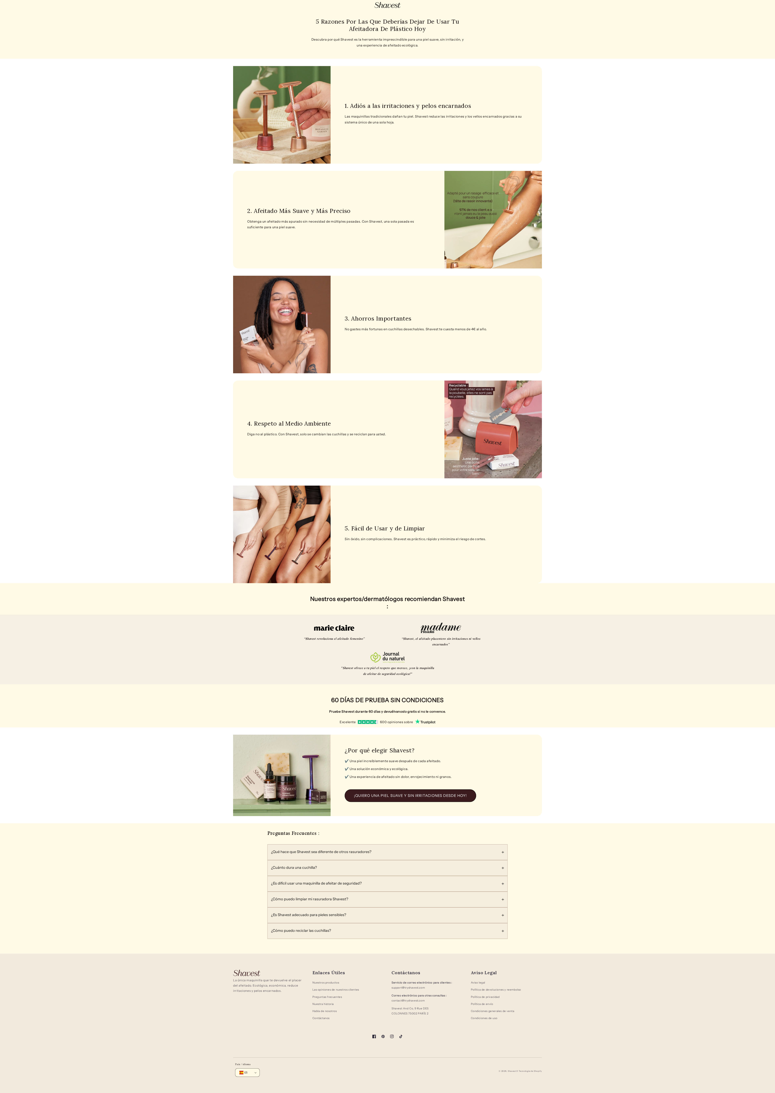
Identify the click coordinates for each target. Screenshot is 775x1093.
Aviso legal (478, 982)
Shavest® (513, 1071)
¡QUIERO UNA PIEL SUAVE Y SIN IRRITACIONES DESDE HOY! (410, 795)
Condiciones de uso (484, 1018)
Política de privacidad (485, 996)
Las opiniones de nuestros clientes (335, 989)
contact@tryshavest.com (408, 1000)
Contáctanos (321, 1018)
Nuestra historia (323, 1004)
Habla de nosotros (324, 1011)
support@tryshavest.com (408, 987)
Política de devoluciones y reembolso (496, 989)
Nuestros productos (325, 982)
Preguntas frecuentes (327, 996)
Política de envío (482, 1004)
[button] (387, 852)
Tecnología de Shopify (530, 1071)
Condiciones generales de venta (492, 1011)
